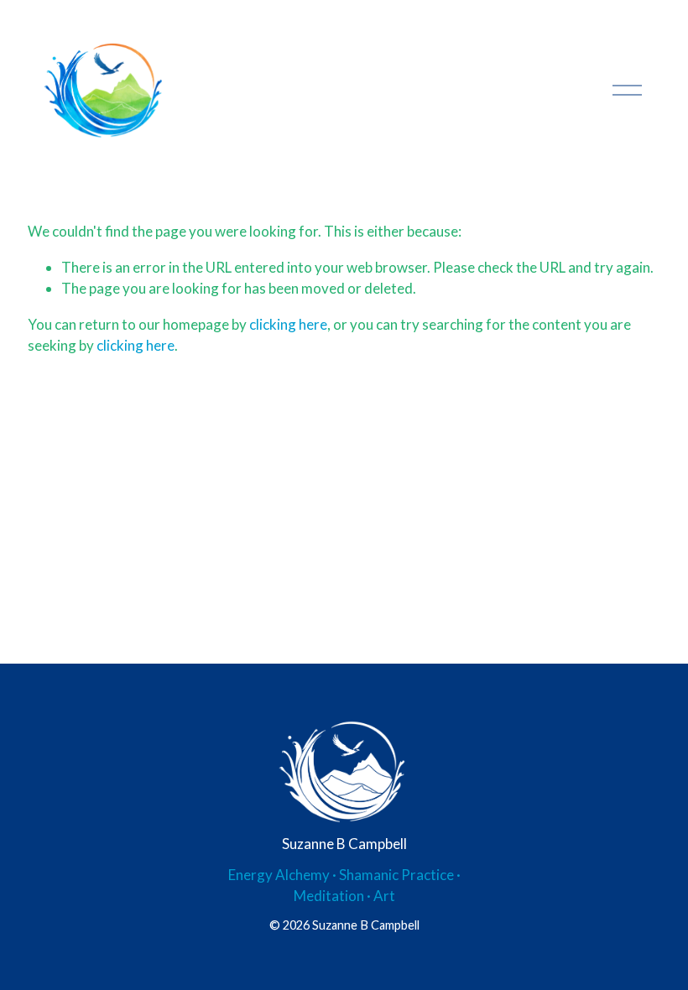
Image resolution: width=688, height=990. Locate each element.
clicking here (288, 324)
